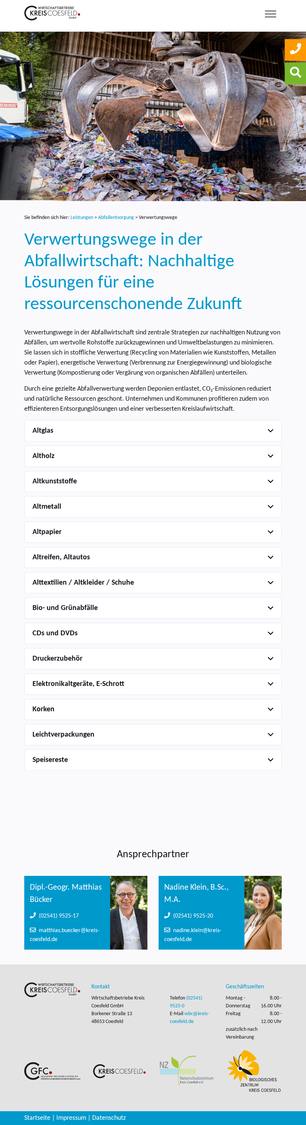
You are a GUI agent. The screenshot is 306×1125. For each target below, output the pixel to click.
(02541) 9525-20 (191, 916)
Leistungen (82, 217)
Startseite (37, 1118)
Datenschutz (109, 1118)
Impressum (71, 1118)
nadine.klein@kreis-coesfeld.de (192, 935)
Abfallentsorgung (116, 217)
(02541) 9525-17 (57, 916)
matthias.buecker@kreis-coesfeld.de (64, 935)
